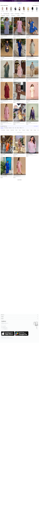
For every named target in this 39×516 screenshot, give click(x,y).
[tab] (2, 128)
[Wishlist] (36, 3)
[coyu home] (8, 3)
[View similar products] (11, 19)
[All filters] (1, 13)
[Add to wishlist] (11, 39)
